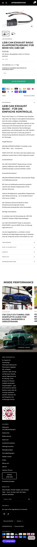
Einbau (4, 460)
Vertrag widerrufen (9, 476)
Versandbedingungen (8, 453)
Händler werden (6, 456)
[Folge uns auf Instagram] (4, 514)
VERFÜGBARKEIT (6, 242)
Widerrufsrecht (6, 436)
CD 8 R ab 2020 (6, 311)
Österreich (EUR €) (8, 521)
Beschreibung (6, 102)
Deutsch (19, 521)
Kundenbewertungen (8, 481)
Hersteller (5, 256)
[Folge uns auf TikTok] (8, 514)
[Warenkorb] (34, 3)
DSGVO (4, 466)
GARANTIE (5, 252)
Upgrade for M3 (24, 347)
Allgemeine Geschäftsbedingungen (9, 428)
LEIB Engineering (7, 38)
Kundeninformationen (8, 443)
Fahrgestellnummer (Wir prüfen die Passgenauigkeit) (14, 68)
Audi (35, 311)
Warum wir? (5, 463)
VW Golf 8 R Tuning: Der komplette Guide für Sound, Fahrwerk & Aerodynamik (16, 318)
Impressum (5, 439)
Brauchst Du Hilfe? (29, 95)
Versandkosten (14, 54)
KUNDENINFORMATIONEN (9, 261)
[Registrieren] (29, 499)
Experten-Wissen (7, 470)
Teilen (4, 95)
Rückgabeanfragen (7, 450)
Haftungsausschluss (8, 446)
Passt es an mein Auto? (9, 247)
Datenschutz (5, 433)
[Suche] (6, 3)
